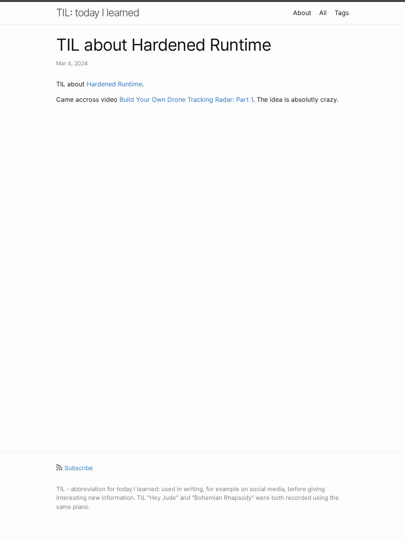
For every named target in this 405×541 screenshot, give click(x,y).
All (323, 13)
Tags (342, 13)
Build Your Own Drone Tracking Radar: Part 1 (186, 99)
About (302, 13)
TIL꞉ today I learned (97, 12)
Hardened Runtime (114, 84)
